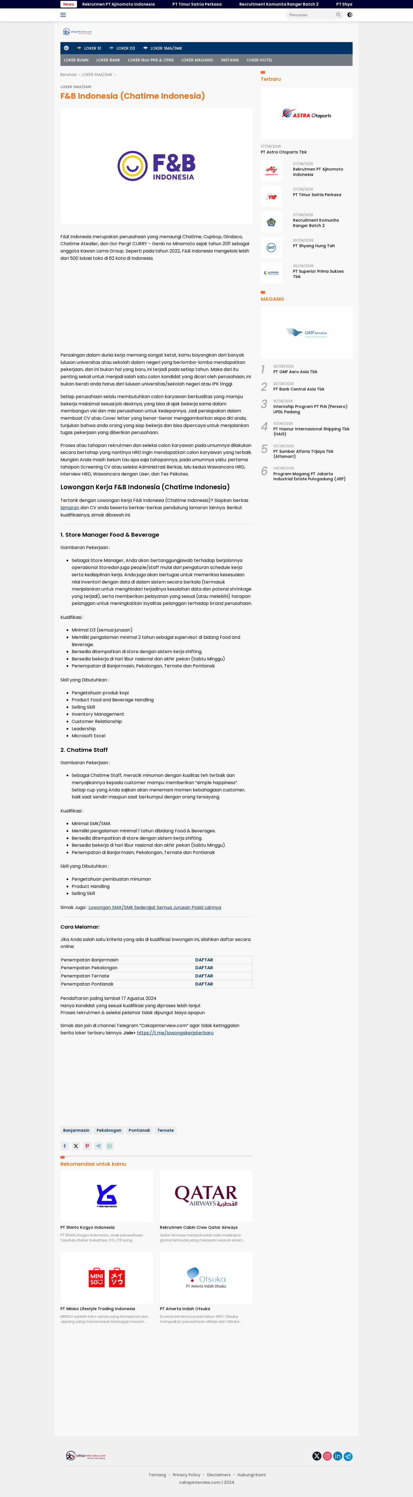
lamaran (69, 507)
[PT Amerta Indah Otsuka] (206, 1277)
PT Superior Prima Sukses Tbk (318, 274)
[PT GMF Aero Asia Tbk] (307, 333)
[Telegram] (348, 1456)
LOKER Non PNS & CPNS (151, 60)
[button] (338, 14)
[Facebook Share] (64, 1146)
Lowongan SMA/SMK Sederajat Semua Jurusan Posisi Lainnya (154, 907)
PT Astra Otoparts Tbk (284, 152)
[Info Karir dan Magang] (77, 31)
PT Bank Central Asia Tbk (298, 389)
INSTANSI (230, 60)
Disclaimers (219, 1475)
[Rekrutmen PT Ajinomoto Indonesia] (271, 171)
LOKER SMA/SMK (76, 86)
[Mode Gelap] (350, 15)
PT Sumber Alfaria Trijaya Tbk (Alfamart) (303, 454)
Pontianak (139, 1130)
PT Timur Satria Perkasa (177, 4)
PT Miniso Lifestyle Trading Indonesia (97, 1308)
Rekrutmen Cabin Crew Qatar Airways (199, 1227)
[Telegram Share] (98, 1146)
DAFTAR (204, 960)
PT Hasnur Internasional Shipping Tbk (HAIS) (311, 431)
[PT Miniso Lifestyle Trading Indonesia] (106, 1277)
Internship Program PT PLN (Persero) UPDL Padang (310, 409)
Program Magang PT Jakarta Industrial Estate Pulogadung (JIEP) (309, 476)
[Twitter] (316, 1456)
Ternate (165, 1130)
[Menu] (64, 15)
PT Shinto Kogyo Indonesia (87, 1227)
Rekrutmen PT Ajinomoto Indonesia (99, 4)
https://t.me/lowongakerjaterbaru (175, 1033)
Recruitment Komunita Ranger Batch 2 (259, 4)
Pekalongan (109, 1130)
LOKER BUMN (76, 60)
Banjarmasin (76, 1130)
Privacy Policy (186, 1475)
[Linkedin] (337, 1456)
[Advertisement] (156, 306)
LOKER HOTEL (259, 60)
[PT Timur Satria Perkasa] (271, 196)
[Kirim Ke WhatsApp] (109, 1146)
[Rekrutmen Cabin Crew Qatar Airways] (206, 1196)
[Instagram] (327, 1456)
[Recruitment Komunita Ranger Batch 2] (271, 222)
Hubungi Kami (251, 1475)
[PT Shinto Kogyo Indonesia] (106, 1196)
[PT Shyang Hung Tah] (271, 247)
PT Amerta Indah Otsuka (185, 1308)
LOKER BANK (108, 60)
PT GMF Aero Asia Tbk (295, 371)
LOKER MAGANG (197, 60)
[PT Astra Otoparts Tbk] (307, 113)
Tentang (157, 1475)
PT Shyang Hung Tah (337, 4)
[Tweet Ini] (76, 1146)
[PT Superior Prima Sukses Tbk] (271, 273)
